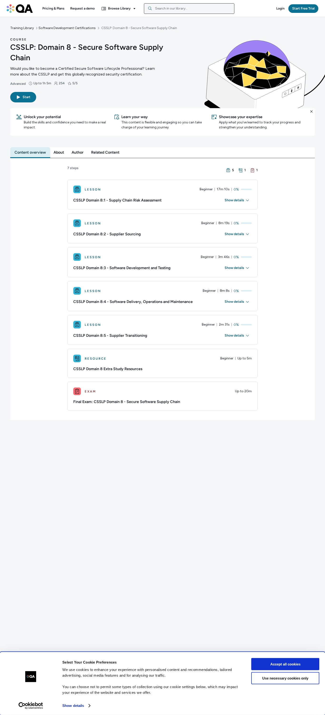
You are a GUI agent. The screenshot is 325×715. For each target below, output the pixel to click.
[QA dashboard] (20, 8)
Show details (73, 706)
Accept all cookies (285, 664)
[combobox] (189, 8)
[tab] (30, 152)
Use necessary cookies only (285, 678)
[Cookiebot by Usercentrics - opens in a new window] (31, 705)
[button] (53, 8)
